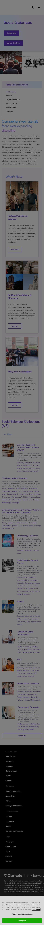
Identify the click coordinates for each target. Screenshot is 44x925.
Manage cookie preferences (22, 914)
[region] (22, 910)
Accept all (22, 920)
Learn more (36, 909)
